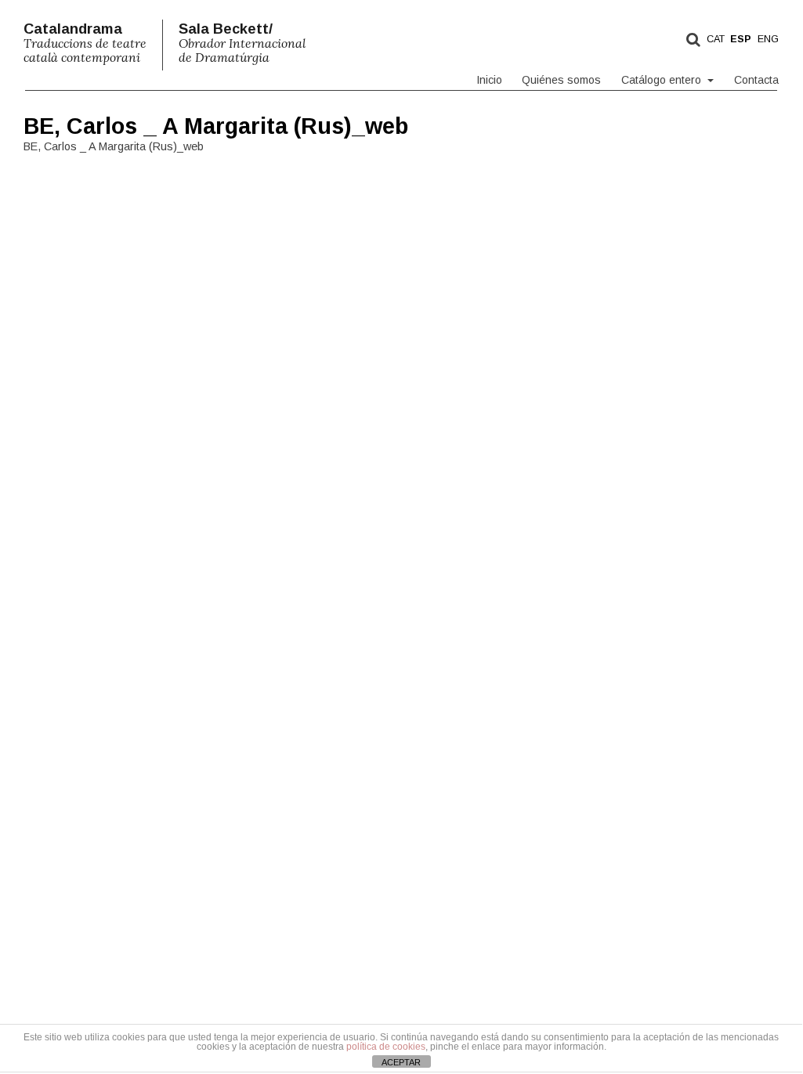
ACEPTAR (401, 1062)
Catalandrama (85, 43)
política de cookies (385, 1046)
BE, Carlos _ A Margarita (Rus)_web (216, 126)
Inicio (489, 80)
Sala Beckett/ (242, 43)
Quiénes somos (561, 80)
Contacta (756, 80)
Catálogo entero (662, 80)
